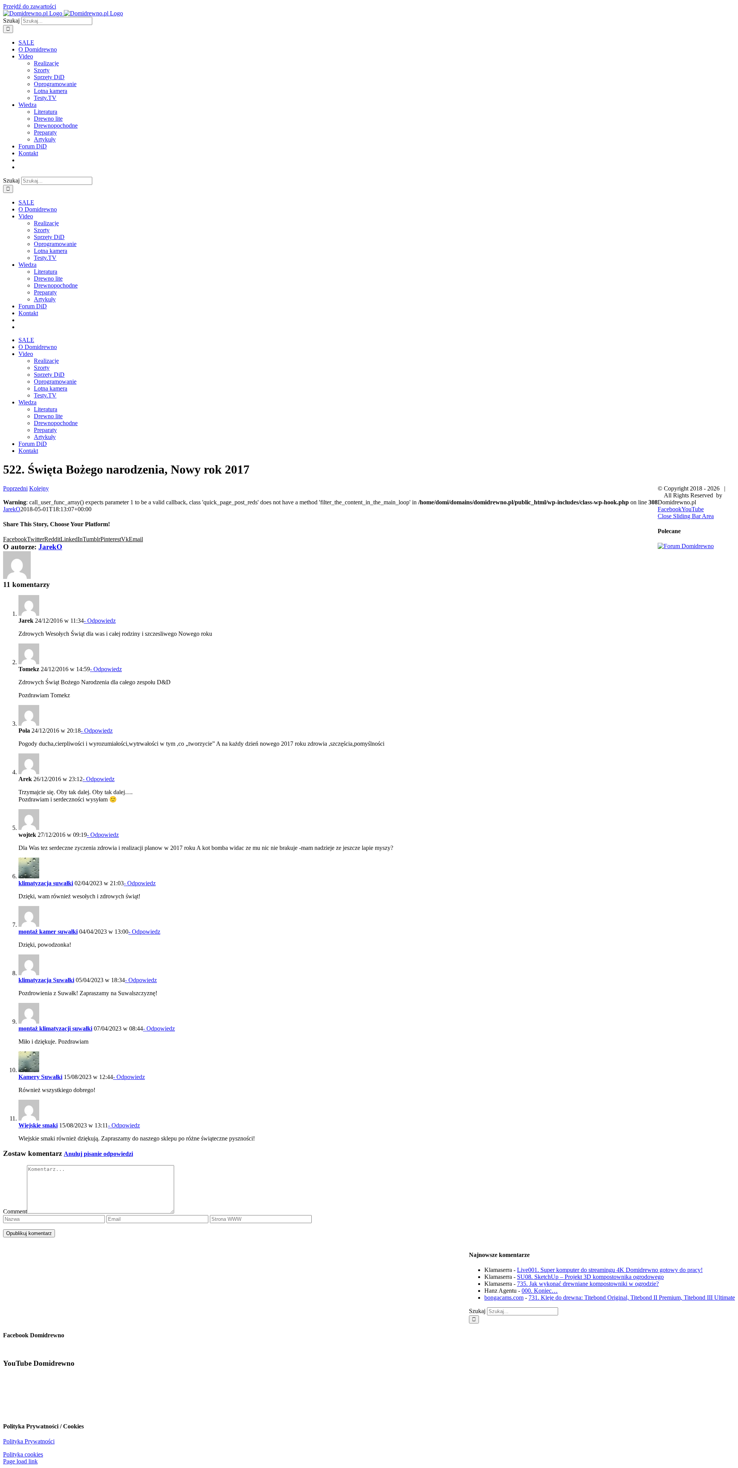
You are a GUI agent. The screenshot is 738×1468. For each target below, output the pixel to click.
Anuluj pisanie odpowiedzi (98, 1153)
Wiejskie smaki (38, 1125)
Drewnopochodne (56, 125)
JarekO (11, 509)
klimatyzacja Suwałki (46, 980)
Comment (15, 1211)
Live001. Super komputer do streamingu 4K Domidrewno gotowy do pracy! (610, 1270)
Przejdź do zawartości (29, 6)
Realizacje (46, 63)
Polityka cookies (23, 1454)
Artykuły (45, 139)
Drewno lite (48, 118)
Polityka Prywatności (29, 1441)
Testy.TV (45, 98)
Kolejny (39, 488)
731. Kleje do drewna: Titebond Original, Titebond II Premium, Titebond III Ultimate (632, 1297)
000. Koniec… (540, 1290)
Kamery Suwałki (40, 1077)
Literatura (45, 111)
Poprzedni (15, 488)
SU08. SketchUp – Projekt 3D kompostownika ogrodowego (590, 1276)
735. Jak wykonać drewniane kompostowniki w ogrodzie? (588, 1283)
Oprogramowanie (55, 84)
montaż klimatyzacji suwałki (55, 1028)
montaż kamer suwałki (48, 931)
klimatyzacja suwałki (45, 883)
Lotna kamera (50, 91)
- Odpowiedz (100, 620)
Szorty (42, 70)
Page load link (20, 1461)
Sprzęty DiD (49, 77)
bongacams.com (504, 1297)
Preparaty (45, 132)
